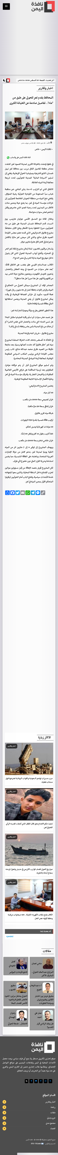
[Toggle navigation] (6, 6)
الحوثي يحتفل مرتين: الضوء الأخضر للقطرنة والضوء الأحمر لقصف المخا (16, 999)
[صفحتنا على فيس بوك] (41, 1081)
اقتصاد (52, 1128)
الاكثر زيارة (44, 737)
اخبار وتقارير (50, 1102)
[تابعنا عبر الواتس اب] (45, 1081)
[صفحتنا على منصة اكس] (26, 1081)
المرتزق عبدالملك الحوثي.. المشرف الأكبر (42, 974)
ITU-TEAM (36, 1143)
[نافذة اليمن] (42, 7)
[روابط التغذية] (50, 1081)
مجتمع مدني (50, 1123)
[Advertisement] (29, 613)
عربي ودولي (51, 1118)
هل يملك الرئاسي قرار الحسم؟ (45, 1025)
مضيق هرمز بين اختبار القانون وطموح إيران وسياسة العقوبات (44, 999)
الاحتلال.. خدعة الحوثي (17, 1024)
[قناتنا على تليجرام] (31, 1081)
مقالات (47, 951)
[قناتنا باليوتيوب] (36, 1081)
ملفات (52, 1112)
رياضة (53, 1107)
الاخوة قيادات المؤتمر (18, 972)
